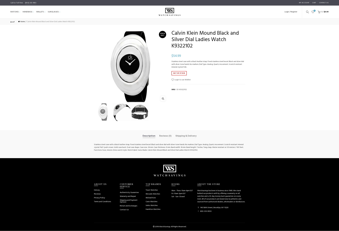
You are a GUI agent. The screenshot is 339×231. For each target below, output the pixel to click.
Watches (14, 11)
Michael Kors (151, 197)
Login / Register (291, 11)
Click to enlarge (163, 98)
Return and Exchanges (128, 205)
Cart (314, 2)
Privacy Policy (99, 197)
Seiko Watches (152, 205)
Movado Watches (153, 194)
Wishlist (314, 11)
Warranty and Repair (128, 196)
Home (22, 21)
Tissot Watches (152, 190)
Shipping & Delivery (186, 136)
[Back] (12, 21)
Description (149, 136)
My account (304, 2)
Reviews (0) (165, 136)
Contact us (324, 2)
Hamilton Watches (153, 209)
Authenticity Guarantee (129, 192)
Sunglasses (53, 11)
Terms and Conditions (102, 201)
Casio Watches (151, 201)
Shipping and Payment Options (128, 201)
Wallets (40, 11)
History (97, 190)
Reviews (97, 194)
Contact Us (124, 209)
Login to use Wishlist (182, 79)
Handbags (27, 11)
